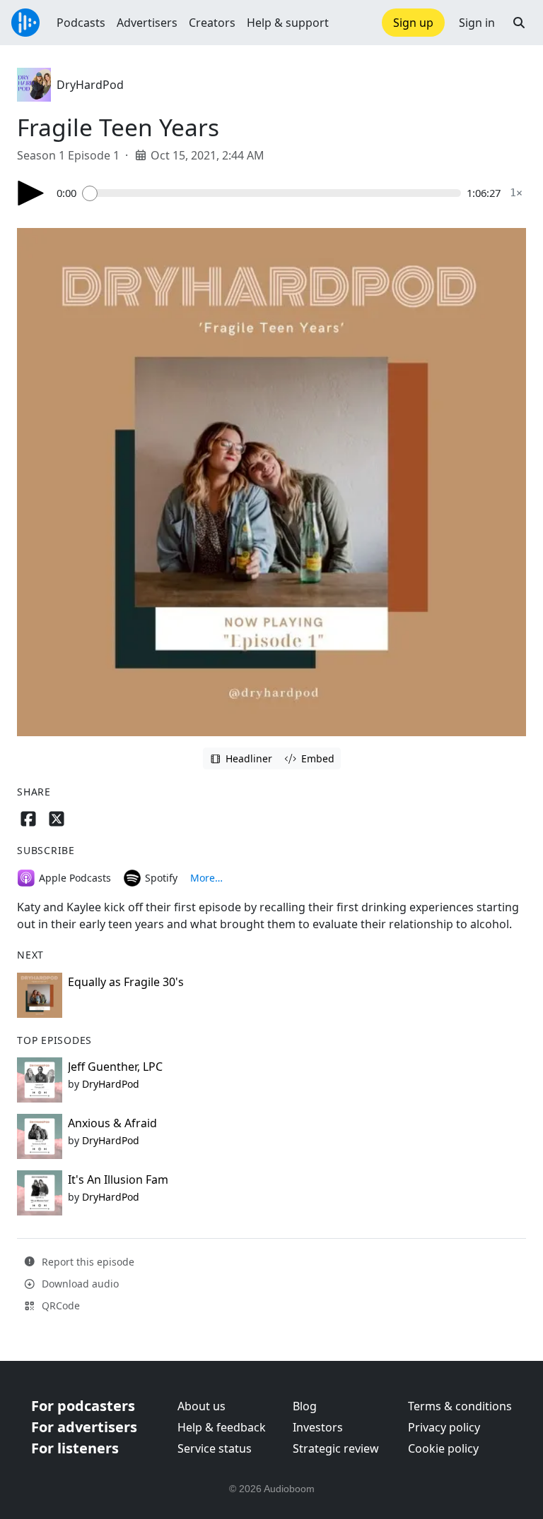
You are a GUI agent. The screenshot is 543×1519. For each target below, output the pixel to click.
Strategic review (336, 1448)
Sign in (477, 22)
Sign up (413, 22)
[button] (519, 22)
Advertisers (147, 22)
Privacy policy (444, 1427)
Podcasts (81, 22)
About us (201, 1406)
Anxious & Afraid (112, 1123)
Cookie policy (443, 1448)
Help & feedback (221, 1427)
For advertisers (84, 1426)
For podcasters (83, 1405)
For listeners (75, 1448)
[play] (31, 193)
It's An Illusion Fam (118, 1179)
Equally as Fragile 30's (126, 982)
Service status (214, 1448)
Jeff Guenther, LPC (115, 1066)
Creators (212, 22)
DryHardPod (90, 84)
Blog (305, 1406)
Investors (318, 1427)
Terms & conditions (460, 1406)
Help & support (288, 22)
